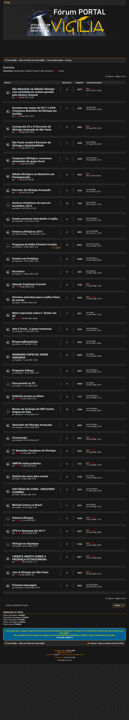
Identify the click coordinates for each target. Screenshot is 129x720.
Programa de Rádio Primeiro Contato (34, 244)
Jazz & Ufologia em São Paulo (30, 572)
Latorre (92, 297)
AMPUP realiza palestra (26, 463)
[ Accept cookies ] (64, 637)
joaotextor (94, 489)
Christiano (19, 588)
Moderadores (19, 71)
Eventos (8, 67)
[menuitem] (7, 3)
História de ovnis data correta (30, 476)
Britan (56, 71)
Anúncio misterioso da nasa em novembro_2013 (31, 204)
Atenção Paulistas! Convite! (29, 284)
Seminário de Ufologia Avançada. (32, 424)
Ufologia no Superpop (25, 543)
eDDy (42, 71)
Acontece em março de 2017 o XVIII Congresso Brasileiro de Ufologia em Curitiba (34, 110)
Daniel (17, 208)
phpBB (56, 654)
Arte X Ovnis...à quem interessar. (32, 328)
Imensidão (94, 231)
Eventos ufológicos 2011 (27, 231)
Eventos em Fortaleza (25, 258)
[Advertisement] (64, 48)
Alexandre (49, 71)
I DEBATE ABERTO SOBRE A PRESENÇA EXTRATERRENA (29, 558)
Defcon (18, 344)
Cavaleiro (36, 71)
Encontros (18, 271)
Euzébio (29, 71)
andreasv (18, 261)
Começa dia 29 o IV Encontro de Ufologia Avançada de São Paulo (32, 128)
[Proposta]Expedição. (25, 341)
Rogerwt (18, 274)
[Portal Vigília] (66, 22)
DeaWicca (94, 258)
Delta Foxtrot (95, 244)
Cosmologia (19, 437)
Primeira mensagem (24, 585)
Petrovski (93, 424)
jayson (17, 303)
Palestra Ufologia (22, 517)
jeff (16, 97)
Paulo (17, 479)
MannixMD (71, 650)
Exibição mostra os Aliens (28, 396)
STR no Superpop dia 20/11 (29, 530)
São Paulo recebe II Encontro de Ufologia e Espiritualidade (31, 144)
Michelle (18, 247)
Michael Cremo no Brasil (27, 505)
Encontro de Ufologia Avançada (31, 190)
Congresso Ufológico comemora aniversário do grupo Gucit (32, 160)
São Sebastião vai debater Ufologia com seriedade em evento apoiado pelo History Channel (33, 92)
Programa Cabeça (23, 370)
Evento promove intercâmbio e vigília (35, 218)
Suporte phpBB (69, 657)
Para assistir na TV (23, 383)
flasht (92, 383)
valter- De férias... (22, 234)
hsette (61, 71)
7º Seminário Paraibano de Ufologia (34, 450)
